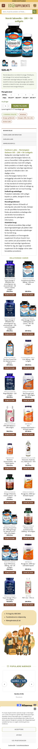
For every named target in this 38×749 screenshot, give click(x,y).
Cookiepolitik (11, 745)
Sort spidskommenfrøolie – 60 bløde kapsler (28, 427)
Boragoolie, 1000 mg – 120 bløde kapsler (28, 564)
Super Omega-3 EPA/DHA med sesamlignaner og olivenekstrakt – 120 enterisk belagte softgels (9, 324)
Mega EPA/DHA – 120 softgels (9, 394)
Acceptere (19, 729)
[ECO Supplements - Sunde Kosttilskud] (19, 6)
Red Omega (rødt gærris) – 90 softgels (28, 394)
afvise (19, 735)
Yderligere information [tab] (12, 135)
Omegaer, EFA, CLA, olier (25, 118)
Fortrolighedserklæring (22, 745)
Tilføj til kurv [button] (10, 294)
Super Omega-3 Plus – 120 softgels (10, 599)
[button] (35, 709)
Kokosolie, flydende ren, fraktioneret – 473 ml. (28, 461)
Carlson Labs (7, 121)
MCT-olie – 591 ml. (28, 598)
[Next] (33, 40)
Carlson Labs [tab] (8, 139)
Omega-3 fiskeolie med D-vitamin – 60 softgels (10, 495)
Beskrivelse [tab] (7, 130)
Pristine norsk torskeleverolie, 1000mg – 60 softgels (28, 529)
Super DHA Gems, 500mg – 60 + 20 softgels (9, 565)
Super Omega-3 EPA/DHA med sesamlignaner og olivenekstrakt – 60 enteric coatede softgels (10, 285)
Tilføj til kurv (20, 106)
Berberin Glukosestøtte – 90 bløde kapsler (10, 461)
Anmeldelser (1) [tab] (9, 143)
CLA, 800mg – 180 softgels (28, 360)
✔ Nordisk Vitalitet (10, 114)
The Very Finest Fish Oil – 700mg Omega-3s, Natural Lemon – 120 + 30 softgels (9, 530)
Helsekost (23, 114)
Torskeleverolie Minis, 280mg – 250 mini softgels (28, 282)
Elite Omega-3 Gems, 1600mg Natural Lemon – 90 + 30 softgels (28, 322)
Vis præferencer (19, 740)
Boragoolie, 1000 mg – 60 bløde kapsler (28, 495)
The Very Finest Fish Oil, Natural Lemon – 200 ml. (9, 361)
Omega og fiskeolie (8, 118)
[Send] (34, 12)
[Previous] (5, 40)
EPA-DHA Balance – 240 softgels (10, 426)
